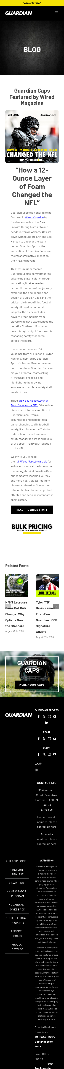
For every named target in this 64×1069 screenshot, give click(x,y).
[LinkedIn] (46, 722)
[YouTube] (54, 716)
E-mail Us (47, 809)
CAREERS (17, 882)
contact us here (47, 826)
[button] (8, 606)
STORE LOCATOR (17, 933)
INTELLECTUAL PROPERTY (17, 920)
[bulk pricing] (32, 523)
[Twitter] (44, 716)
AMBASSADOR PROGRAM (17, 894)
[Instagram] (49, 716)
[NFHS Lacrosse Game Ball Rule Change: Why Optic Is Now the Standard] (16, 585)
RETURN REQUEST (17, 872)
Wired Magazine (34, 217)
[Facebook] (38, 716)
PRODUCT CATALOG (18, 947)
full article (31, 461)
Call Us (46, 804)
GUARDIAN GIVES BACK (17, 907)
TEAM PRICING (17, 861)
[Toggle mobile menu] (57, 13)
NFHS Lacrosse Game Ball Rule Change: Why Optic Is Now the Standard (16, 614)
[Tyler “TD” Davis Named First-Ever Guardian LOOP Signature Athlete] (47, 585)
